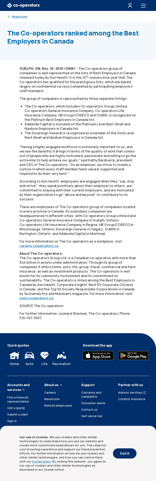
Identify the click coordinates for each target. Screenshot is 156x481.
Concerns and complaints (91, 394)
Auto (30, 364)
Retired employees (58, 405)
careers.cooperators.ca (39, 246)
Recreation (61, 364)
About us (51, 385)
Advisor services (130, 392)
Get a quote (16, 408)
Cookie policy (41, 461)
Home (14, 364)
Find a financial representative (18, 399)
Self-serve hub (91, 416)
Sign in (12, 421)
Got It (124, 453)
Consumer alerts (93, 403)
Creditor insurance (131, 399)
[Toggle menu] (144, 5)
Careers (50, 392)
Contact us (89, 409)
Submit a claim (17, 414)
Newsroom (52, 399)
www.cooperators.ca (36, 298)
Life (44, 364)
